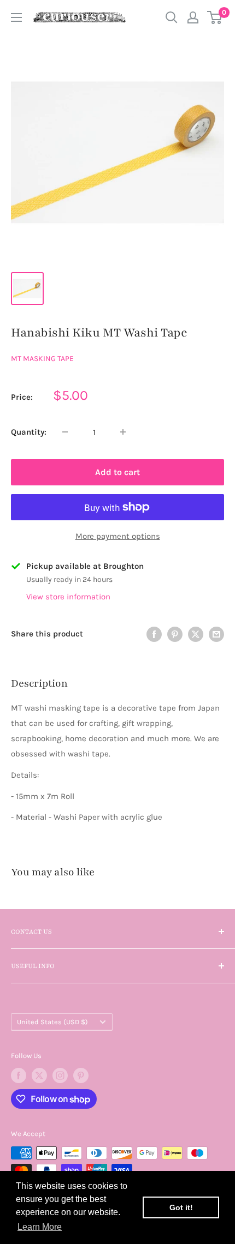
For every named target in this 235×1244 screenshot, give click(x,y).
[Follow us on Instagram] (60, 1075)
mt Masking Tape (42, 358)
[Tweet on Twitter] (195, 634)
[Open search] (172, 17)
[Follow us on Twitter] (39, 1075)
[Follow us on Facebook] (18, 1075)
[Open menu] (16, 17)
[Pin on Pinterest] (175, 634)
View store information (68, 597)
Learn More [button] (39, 1226)
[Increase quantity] (122, 431)
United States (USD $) (52, 1022)
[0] (215, 17)
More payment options (117, 536)
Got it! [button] (181, 1207)
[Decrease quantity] (65, 431)
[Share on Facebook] (154, 634)
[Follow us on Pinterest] (81, 1075)
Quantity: (28, 432)
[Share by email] (216, 634)
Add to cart (117, 472)
